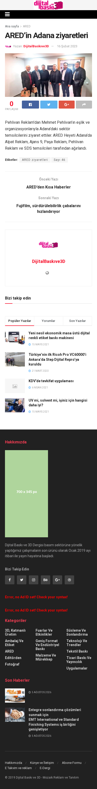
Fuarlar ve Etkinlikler (44, 632)
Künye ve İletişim (42, 763)
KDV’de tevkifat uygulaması (51, 381)
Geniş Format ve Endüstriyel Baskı (47, 645)
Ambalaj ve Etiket (14, 643)
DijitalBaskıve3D (36, 46)
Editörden (13, 658)
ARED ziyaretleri (35, 160)
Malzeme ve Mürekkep (46, 657)
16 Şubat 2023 (67, 46)
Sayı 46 (59, 160)
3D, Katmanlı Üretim (15, 632)
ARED (27, 26)
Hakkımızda (13, 763)
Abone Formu (72, 763)
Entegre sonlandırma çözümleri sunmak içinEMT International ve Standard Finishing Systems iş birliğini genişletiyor (55, 719)
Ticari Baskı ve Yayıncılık (78, 660)
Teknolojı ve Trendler (76, 643)
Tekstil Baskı (77, 651)
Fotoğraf (12, 664)
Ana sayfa (12, 26)
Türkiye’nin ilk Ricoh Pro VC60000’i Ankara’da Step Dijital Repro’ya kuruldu (57, 359)
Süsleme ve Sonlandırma (77, 632)
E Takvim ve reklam (18, 768)
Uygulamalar (77, 668)
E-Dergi (45, 768)
